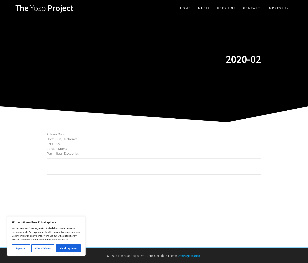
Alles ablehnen (43, 248)
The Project (44, 8)
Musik (204, 8)
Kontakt (251, 8)
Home (185, 8)
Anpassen (21, 248)
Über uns (226, 8)
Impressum (278, 8)
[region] (46, 236)
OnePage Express (189, 256)
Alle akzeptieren (68, 248)
